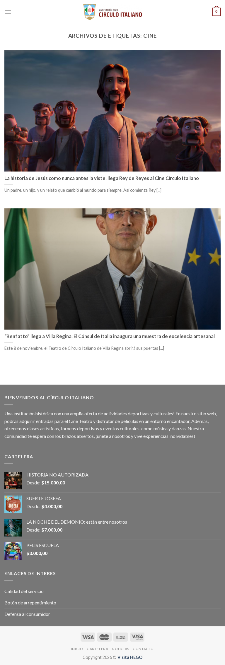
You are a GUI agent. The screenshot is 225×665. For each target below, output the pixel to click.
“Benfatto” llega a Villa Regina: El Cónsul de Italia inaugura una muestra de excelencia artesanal (109, 336)
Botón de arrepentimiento (30, 602)
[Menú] (7, 12)
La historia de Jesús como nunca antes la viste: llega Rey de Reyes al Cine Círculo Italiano (101, 178)
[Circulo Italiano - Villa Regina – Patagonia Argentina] (112, 12)
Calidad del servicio (24, 591)
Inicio (77, 649)
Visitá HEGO (129, 657)
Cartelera (97, 649)
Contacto (143, 649)
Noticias (120, 649)
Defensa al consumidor (27, 614)
